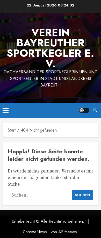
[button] (6, 110)
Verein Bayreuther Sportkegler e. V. (50, 48)
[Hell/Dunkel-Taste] (84, 110)
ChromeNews (35, 232)
